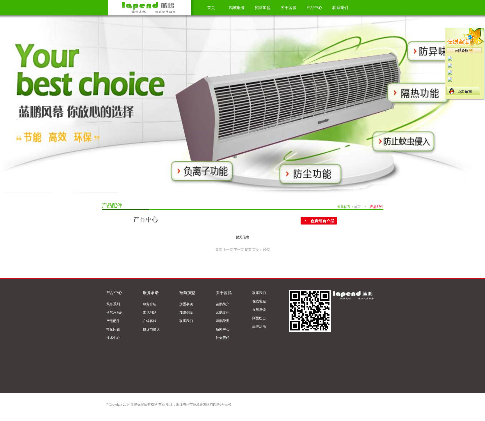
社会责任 (222, 338)
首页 (211, 8)
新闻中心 (222, 329)
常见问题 (113, 329)
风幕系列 (113, 304)
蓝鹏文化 (222, 312)
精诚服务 (237, 8)
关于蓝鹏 (288, 8)
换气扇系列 (114, 312)
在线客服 (149, 321)
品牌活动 (259, 327)
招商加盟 (263, 8)
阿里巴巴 (259, 318)
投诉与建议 (151, 329)
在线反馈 (259, 310)
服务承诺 (151, 293)
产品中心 (314, 8)
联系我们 (340, 8)
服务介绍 (149, 304)
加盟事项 (186, 304)
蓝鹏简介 (222, 304)
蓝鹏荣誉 (222, 321)
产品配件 (113, 321)
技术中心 (113, 338)
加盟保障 (186, 312)
